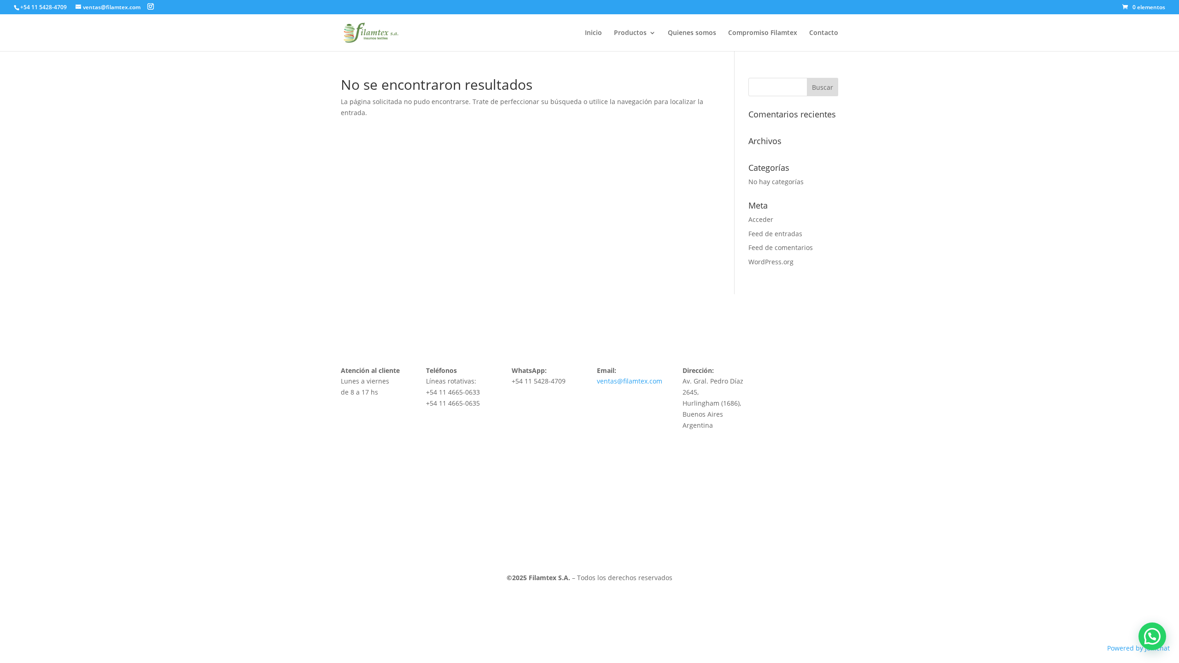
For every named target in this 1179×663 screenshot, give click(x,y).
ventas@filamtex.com (629, 381)
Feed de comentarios (780, 247)
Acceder (760, 219)
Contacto (823, 33)
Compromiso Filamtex (762, 33)
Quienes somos (692, 33)
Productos (630, 33)
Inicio (593, 33)
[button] (1152, 636)
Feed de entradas (775, 233)
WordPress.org (771, 261)
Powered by (1138, 648)
